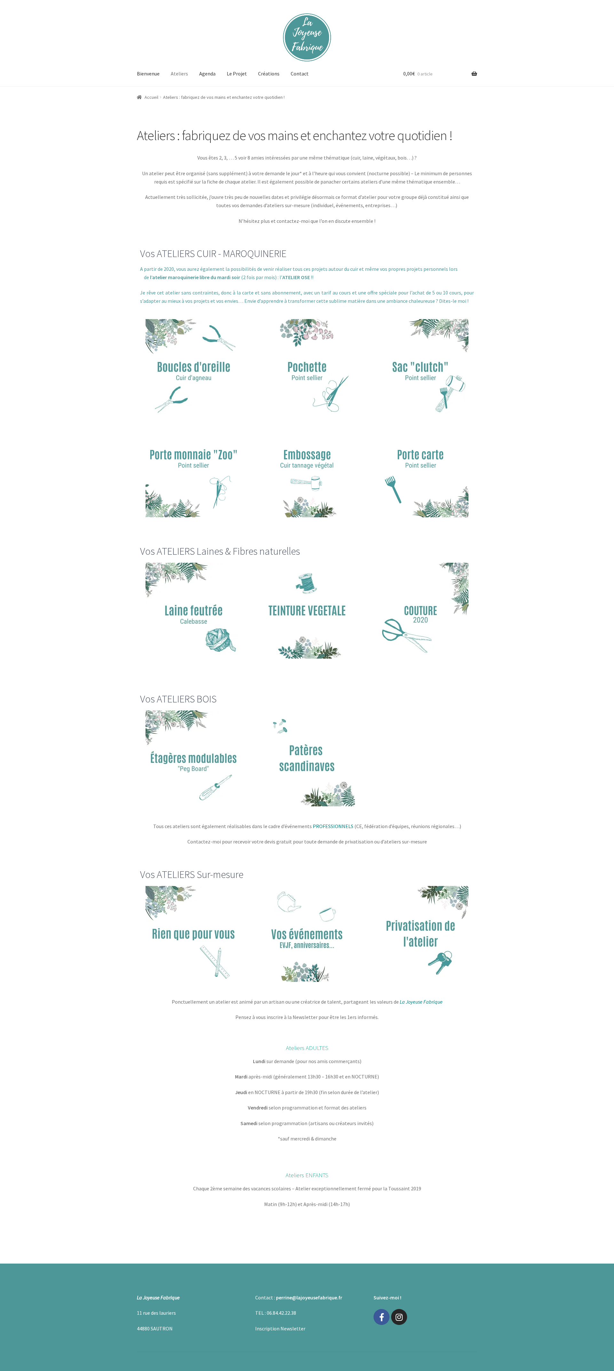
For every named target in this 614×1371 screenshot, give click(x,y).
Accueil (151, 97)
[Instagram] (399, 1317)
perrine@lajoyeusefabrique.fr (309, 1297)
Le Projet (237, 73)
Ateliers (179, 73)
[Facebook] (382, 1317)
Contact (300, 73)
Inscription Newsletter (280, 1328)
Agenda (207, 73)
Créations (268, 73)
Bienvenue (148, 73)
